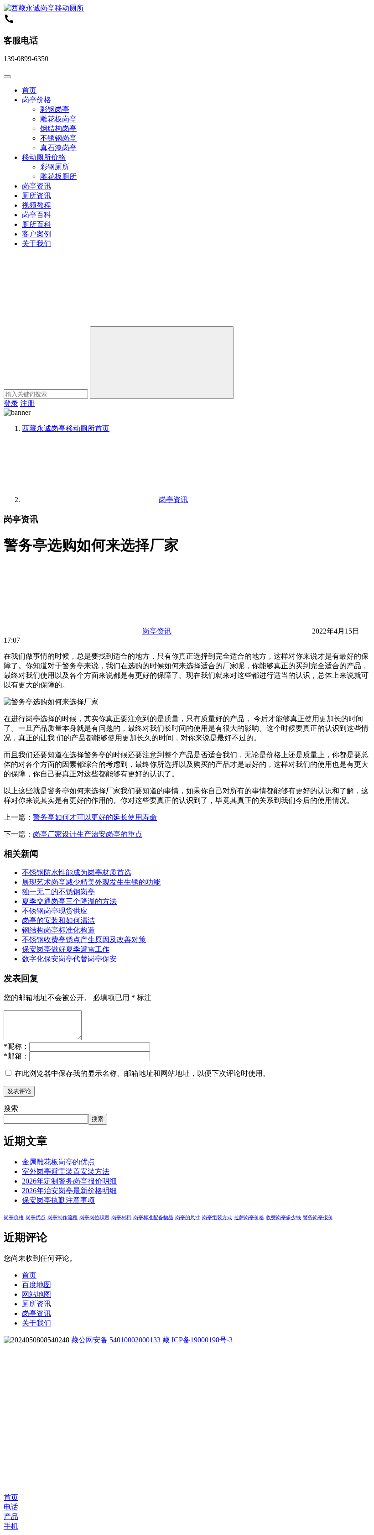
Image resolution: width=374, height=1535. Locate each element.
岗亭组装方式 (217, 1217)
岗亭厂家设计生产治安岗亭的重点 (87, 834)
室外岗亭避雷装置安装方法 (65, 1171)
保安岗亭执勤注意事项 (58, 1200)
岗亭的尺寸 (187, 1217)
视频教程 (36, 205)
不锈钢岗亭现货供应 (55, 911)
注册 (27, 403)
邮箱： (16, 1056)
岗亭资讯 (36, 186)
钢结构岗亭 (58, 128)
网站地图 (36, 1294)
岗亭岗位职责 (94, 1217)
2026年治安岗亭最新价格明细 (69, 1190)
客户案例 (36, 234)
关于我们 (36, 243)
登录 (11, 403)
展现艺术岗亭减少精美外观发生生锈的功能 (91, 882)
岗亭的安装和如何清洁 (58, 920)
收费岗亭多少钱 (283, 1217)
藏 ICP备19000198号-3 (197, 1340)
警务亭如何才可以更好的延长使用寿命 (95, 817)
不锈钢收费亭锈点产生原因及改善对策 (84, 939)
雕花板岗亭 (58, 119)
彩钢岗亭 (54, 109)
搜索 (11, 1108)
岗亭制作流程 (62, 1217)
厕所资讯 (36, 195)
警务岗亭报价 (318, 1217)
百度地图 (36, 1285)
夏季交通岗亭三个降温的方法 (69, 901)
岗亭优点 (36, 1217)
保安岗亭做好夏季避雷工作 (65, 949)
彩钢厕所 (54, 167)
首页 (29, 90)
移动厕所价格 (44, 157)
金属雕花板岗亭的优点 (58, 1162)
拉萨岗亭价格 (249, 1217)
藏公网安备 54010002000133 (115, 1340)
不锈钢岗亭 (58, 138)
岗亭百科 (36, 215)
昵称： (16, 1046)
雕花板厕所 (58, 176)
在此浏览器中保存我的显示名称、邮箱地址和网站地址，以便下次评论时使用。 (142, 1073)
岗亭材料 (121, 1217)
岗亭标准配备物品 (153, 1217)
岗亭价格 (36, 100)
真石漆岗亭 (58, 148)
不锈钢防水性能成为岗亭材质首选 (76, 872)
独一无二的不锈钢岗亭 (58, 892)
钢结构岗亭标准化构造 (58, 930)
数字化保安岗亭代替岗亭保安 (69, 959)
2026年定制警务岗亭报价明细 (69, 1181)
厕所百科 (36, 224)
